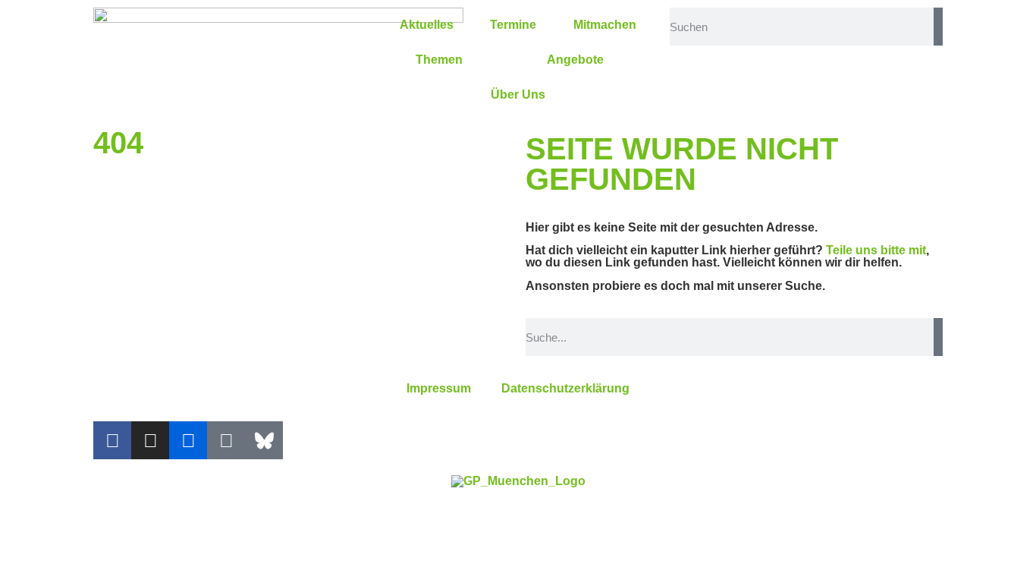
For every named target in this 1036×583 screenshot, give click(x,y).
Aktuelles (427, 24)
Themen (439, 59)
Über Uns (518, 94)
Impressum (439, 388)
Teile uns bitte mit (876, 250)
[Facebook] (112, 440)
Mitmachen (604, 24)
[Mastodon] (226, 440)
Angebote (575, 59)
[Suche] (938, 27)
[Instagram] (150, 440)
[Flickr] (188, 440)
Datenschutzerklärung (565, 388)
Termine (513, 24)
